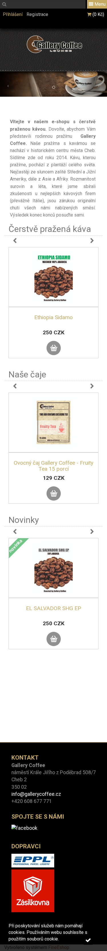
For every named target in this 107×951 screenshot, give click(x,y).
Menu (99, 4)
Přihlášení (13, 14)
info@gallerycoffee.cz (36, 794)
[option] (53, 308)
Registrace (37, 14)
